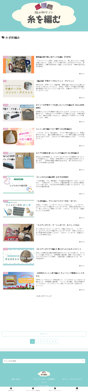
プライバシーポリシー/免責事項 (44, 379)
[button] (83, 361)
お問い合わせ (15, 379)
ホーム (44, 382)
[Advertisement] (44, 46)
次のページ (44, 334)
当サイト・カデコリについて (72, 379)
